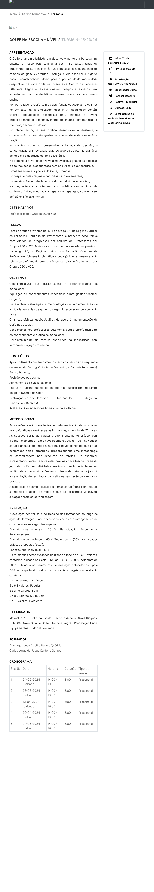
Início (13, 14)
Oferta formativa (34, 14)
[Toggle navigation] (139, 4)
